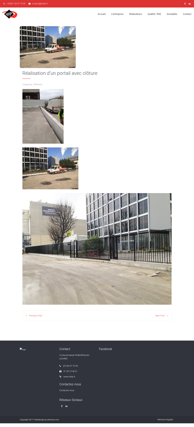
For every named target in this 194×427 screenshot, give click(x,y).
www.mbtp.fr (69, 376)
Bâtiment (38, 84)
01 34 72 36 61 (70, 371)
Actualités (172, 14)
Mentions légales (165, 419)
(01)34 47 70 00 (70, 366)
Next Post (160, 315)
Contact (187, 14)
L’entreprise (117, 14)
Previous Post (35, 315)
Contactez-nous (66, 390)
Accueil (102, 14)
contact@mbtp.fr (40, 3)
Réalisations (135, 14)
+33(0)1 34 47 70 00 (15, 3)
